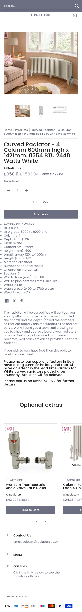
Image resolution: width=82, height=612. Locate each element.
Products (21, 130)
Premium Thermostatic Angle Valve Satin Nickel (26, 486)
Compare (16, 479)
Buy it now (41, 214)
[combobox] (38, 6)
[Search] (77, 6)
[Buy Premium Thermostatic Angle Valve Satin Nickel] (30, 450)
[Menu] (6, 15)
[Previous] (6, 63)
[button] (75, 15)
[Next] (75, 63)
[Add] (26, 190)
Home (8, 130)
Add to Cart (41, 202)
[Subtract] (8, 190)
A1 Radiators (40, 15)
